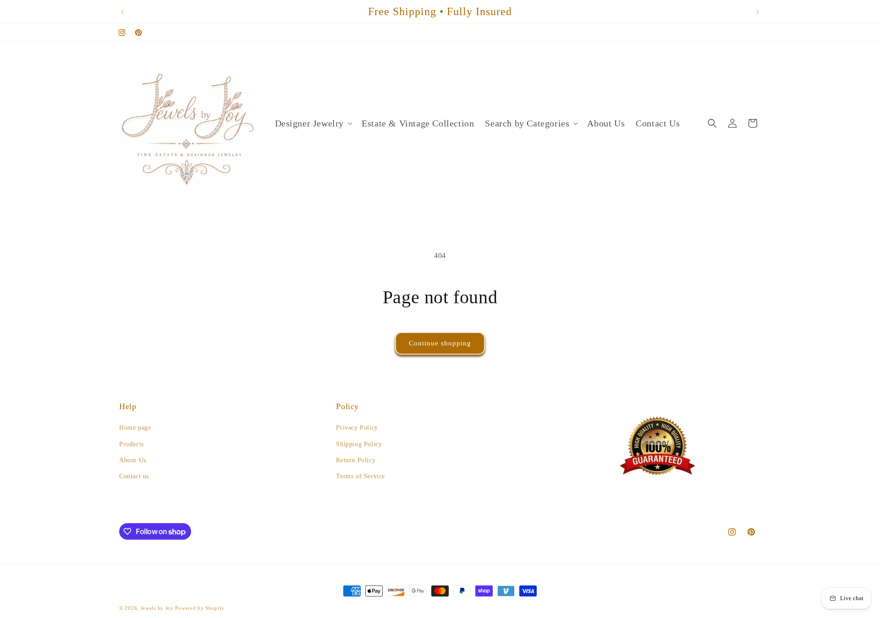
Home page (135, 427)
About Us (132, 460)
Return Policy (355, 460)
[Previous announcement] (122, 12)
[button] (313, 123)
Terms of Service (360, 476)
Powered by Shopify (200, 608)
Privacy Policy (357, 427)
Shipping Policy (359, 444)
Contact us (134, 476)
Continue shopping (440, 343)
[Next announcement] (758, 12)
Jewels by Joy (157, 608)
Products (131, 444)
